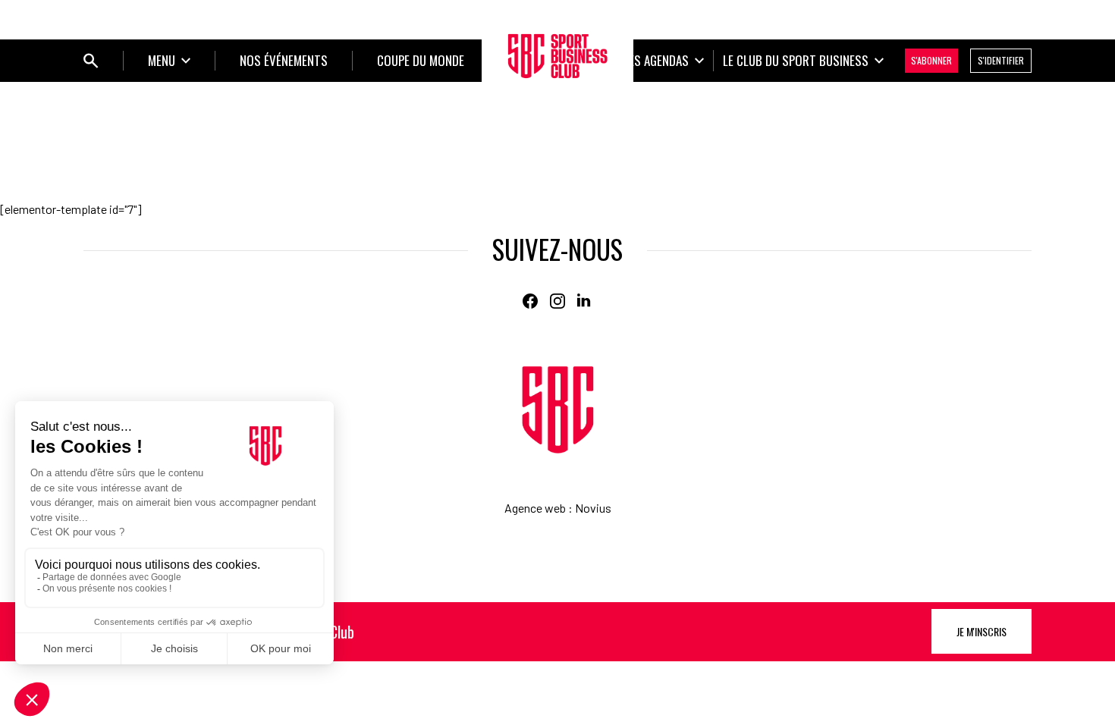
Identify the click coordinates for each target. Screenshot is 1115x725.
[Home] (558, 410)
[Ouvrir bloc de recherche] (91, 60)
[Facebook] (530, 301)
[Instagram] (557, 301)
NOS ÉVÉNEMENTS (284, 60)
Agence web (535, 508)
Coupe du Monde (420, 60)
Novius (593, 508)
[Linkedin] (584, 301)
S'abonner (931, 60)
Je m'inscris (981, 631)
